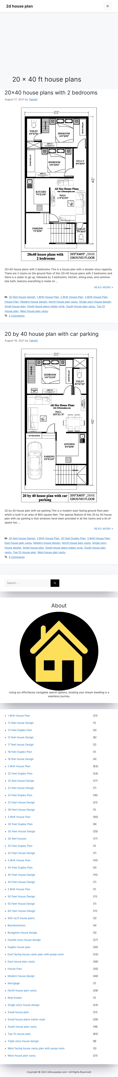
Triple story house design (23, 1041)
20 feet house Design (22, 297)
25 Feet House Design (21, 802)
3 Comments (17, 315)
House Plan (12, 301)
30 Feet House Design (21, 831)
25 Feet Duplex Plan (20, 795)
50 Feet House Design (21, 896)
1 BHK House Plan (48, 297)
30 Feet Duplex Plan (20, 824)
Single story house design (95, 301)
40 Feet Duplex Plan (20, 867)
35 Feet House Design (21, 853)
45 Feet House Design (21, 882)
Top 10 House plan (24, 552)
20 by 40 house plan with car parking (51, 334)
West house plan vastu (34, 311)
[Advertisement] (59, 37)
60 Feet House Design (21, 910)
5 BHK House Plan (19, 889)
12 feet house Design (21, 722)
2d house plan (19, 6)
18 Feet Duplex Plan (20, 751)
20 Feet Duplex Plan (73, 538)
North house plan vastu (63, 301)
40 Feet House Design (21, 874)
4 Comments (17, 557)
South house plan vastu (80, 306)
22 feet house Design (21, 788)
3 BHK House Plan (96, 297)
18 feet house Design (21, 759)
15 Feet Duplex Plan (20, 730)
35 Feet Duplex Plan (20, 845)
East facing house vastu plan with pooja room (36, 954)
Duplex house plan (19, 947)
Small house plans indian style (46, 306)
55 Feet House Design (21, 903)
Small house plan (15, 306)
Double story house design (24, 939)
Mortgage (14, 983)
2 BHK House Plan (72, 297)
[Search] (55, 583)
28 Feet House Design (21, 809)
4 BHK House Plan (19, 860)
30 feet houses (17, 838)
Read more (102, 287)
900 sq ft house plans (21, 918)
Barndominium (17, 925)
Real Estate (15, 997)
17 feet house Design (21, 744)
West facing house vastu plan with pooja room (36, 1048)
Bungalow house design (22, 932)
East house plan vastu (18, 543)
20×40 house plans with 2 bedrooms (51, 92)
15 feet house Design (21, 737)
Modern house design (33, 301)
